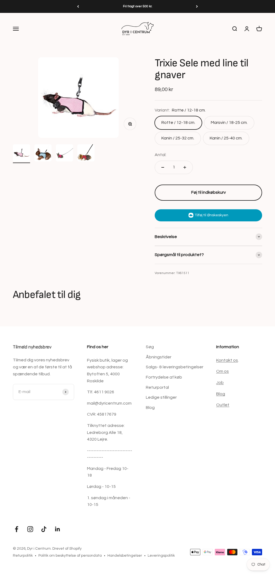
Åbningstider (158, 357)
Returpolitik (23, 555)
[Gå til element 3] (64, 153)
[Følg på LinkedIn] (57, 529)
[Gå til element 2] (43, 153)
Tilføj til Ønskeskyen (211, 215)
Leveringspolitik (161, 555)
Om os (222, 371)
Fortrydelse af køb (164, 377)
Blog (150, 407)
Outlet (222, 405)
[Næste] (197, 6)
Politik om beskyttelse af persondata (70, 555)
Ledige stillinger (161, 397)
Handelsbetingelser (124, 555)
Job (220, 382)
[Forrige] (78, 6)
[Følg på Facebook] (16, 529)
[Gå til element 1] (21, 153)
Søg (150, 347)
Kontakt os (227, 360)
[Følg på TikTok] (44, 529)
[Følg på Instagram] (30, 529)
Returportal (157, 387)
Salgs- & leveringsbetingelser (174, 367)
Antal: (160, 155)
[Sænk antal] (163, 167)
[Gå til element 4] (86, 153)
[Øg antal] (185, 167)
